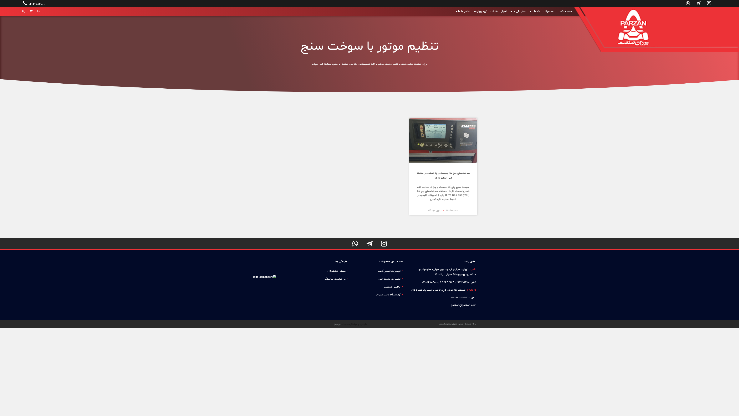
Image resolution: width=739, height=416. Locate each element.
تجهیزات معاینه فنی (389, 279)
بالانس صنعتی (392, 287)
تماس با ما (464, 11)
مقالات (494, 11)
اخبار (504, 11)
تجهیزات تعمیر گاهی (389, 271)
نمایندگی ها (519, 11)
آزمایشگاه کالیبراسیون (388, 295)
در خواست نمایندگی (335, 279)
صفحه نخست (564, 11)
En (38, 11)
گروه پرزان (482, 11)
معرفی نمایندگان (337, 271)
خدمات (536, 11)
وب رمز (337, 324)
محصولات (548, 11)
